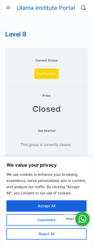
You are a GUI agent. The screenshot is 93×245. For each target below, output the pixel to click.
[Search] (83, 8)
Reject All (47, 234)
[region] (46, 201)
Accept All (46, 206)
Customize (46, 220)
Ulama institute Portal (46, 7)
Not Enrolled (46, 73)
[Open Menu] (8, 7)
